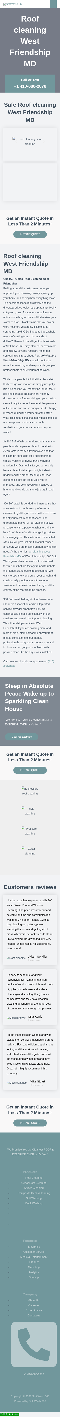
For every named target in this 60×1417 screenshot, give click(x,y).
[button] (16, 142)
